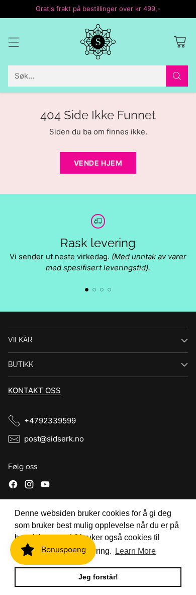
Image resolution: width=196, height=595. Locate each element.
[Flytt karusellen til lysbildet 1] (86, 289)
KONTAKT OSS (34, 390)
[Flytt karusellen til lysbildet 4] (109, 289)
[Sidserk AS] (98, 41)
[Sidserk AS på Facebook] (13, 486)
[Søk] (177, 76)
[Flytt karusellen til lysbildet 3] (102, 289)
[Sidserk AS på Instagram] (29, 486)
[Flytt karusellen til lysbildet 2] (94, 289)
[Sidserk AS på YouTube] (45, 486)
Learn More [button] (135, 551)
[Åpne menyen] (13, 41)
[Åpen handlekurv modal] (179, 41)
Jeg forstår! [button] (98, 577)
